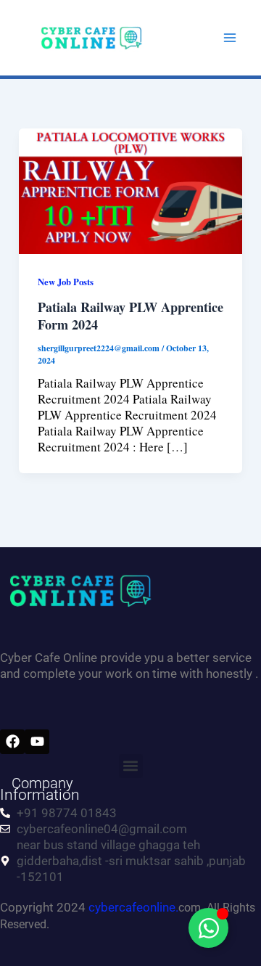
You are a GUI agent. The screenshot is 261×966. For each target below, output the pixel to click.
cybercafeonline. (133, 907)
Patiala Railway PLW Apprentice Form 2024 (130, 316)
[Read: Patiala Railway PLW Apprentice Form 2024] (130, 189)
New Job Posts (66, 281)
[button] (131, 766)
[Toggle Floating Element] (208, 928)
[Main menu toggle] (230, 37)
